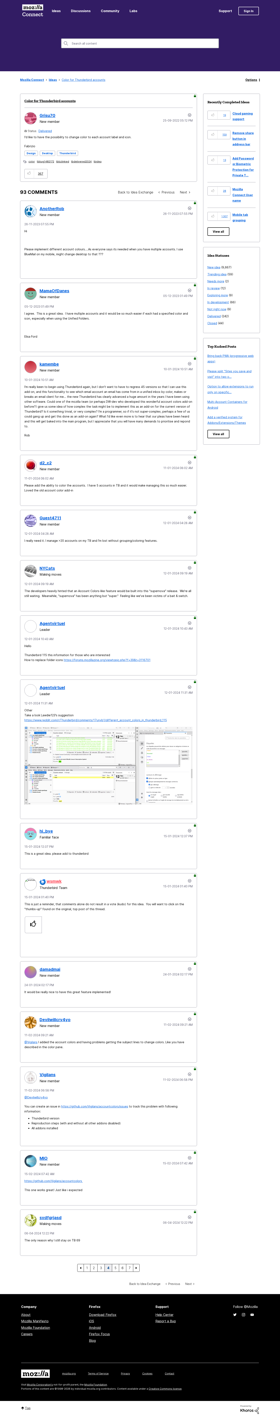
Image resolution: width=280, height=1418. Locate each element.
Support (225, 11)
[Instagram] (243, 1315)
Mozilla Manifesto (35, 1321)
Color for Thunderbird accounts (50, 101)
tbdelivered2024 (81, 161)
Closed (212, 323)
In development (218, 302)
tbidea (97, 161)
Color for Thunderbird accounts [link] (83, 80)
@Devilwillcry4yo (36, 1097)
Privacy (125, 1373)
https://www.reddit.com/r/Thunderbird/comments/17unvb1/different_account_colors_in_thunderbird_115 (95, 720)
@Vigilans (31, 1042)
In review (213, 288)
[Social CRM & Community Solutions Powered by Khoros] (249, 1409)
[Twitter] (235, 1315)
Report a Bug (165, 1321)
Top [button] (28, 1408)
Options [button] (251, 80)
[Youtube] (252, 1315)
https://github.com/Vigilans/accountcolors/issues (94, 1106)
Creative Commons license (165, 1388)
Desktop (47, 153)
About (26, 1315)
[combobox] (140, 43)
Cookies (147, 1373)
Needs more (215, 281)
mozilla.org (69, 1373)
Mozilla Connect (32, 11)
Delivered (45, 131)
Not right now (216, 309)
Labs (133, 11)
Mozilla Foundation (35, 1328)
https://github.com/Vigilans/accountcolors (53, 1181)
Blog (92, 1341)
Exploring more (217, 295)
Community (110, 11)
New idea (213, 267)
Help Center (164, 1315)
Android (95, 1328)
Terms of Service (98, 1373)
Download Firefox (102, 1315)
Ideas (56, 11)
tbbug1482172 (45, 161)
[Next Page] (136, 1268)
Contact (169, 1373)
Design (31, 153)
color (31, 161)
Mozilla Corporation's (40, 1384)
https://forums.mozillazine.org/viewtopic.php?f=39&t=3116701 (107, 660)
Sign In (249, 11)
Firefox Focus (99, 1334)
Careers (27, 1334)
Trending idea (217, 274)
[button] (29, 173)
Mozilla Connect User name (242, 194)
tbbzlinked (62, 161)
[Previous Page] (80, 1268)
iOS (91, 1321)
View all (218, 231)
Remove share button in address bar (243, 138)
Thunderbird (67, 153)
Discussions (81, 11)
